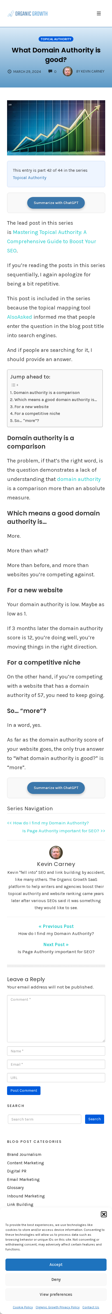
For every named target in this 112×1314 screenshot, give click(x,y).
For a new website (31, 406)
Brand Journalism (24, 1154)
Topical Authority (56, 39)
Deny (56, 1279)
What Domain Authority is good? (56, 54)
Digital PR (16, 1171)
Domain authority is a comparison (47, 392)
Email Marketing (23, 1179)
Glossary (15, 1187)
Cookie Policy (23, 1307)
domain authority (79, 479)
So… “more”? (26, 420)
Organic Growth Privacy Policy (58, 1307)
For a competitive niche (37, 413)
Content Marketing (25, 1162)
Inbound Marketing (26, 1196)
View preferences (56, 1294)
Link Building (20, 1204)
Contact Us (90, 1307)
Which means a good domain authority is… (55, 399)
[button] (104, 1214)
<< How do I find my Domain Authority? (48, 822)
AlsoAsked (19, 317)
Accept (56, 1264)
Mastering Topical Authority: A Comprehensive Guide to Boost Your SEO (51, 241)
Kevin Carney (56, 864)
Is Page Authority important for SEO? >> (63, 830)
